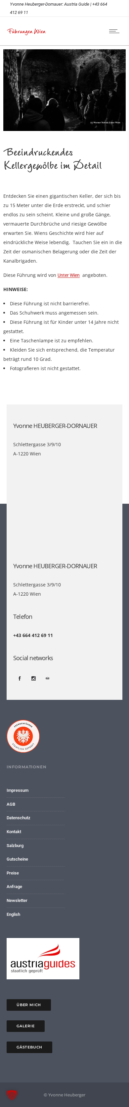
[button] (12, 1095)
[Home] (26, 34)
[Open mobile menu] (115, 31)
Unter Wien (69, 275)
